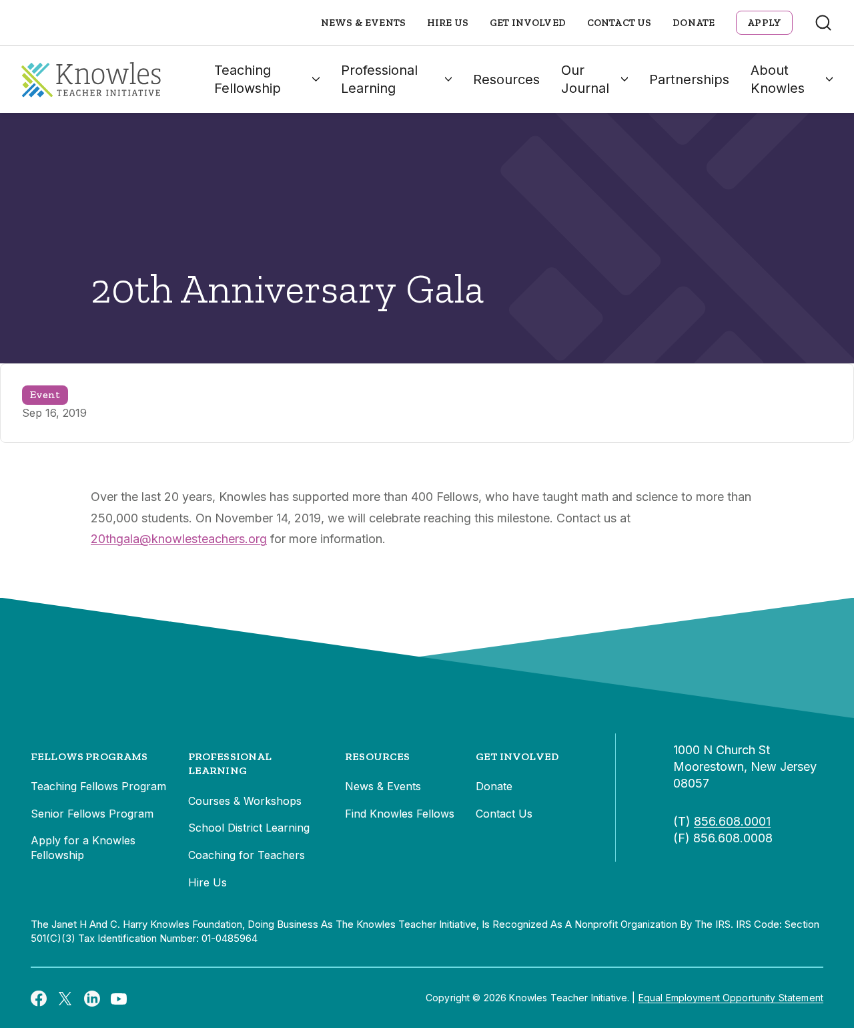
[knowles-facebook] (39, 998)
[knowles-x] (65, 998)
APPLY (764, 23)
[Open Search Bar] (823, 22)
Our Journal (585, 79)
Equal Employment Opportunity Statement (730, 997)
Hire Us (447, 23)
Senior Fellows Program (92, 813)
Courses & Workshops (245, 801)
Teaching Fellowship (247, 79)
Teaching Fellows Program (98, 786)
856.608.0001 (732, 821)
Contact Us (619, 23)
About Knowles (778, 79)
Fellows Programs (89, 756)
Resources (506, 79)
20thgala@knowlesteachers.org (179, 539)
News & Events (363, 23)
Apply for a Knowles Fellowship (83, 848)
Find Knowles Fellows (399, 813)
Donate (694, 23)
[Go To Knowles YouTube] (119, 998)
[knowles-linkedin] (92, 998)
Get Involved (528, 23)
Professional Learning (379, 79)
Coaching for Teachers (246, 855)
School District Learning (249, 827)
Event (45, 394)
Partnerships (689, 79)
